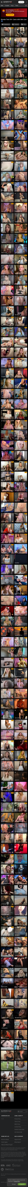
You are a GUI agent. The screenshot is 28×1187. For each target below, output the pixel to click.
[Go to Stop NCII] (9, 1169)
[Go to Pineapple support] (2, 1169)
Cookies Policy (17, 1126)
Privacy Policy (17, 1118)
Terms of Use (17, 1121)
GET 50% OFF (10, 14)
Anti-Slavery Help (18, 1132)
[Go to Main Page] (8, 2)
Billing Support (17, 1142)
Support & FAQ (17, 1139)
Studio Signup (4, 1142)
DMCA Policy (17, 1124)
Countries (16, 24)
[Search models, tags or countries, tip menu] (26, 5)
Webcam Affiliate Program (7, 1144)
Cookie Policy (17, 1181)
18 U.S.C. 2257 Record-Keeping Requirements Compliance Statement (13, 1175)
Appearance (7, 24)
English (21, 1111)
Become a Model (5, 1139)
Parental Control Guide (19, 1129)
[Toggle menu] (1, 2)
